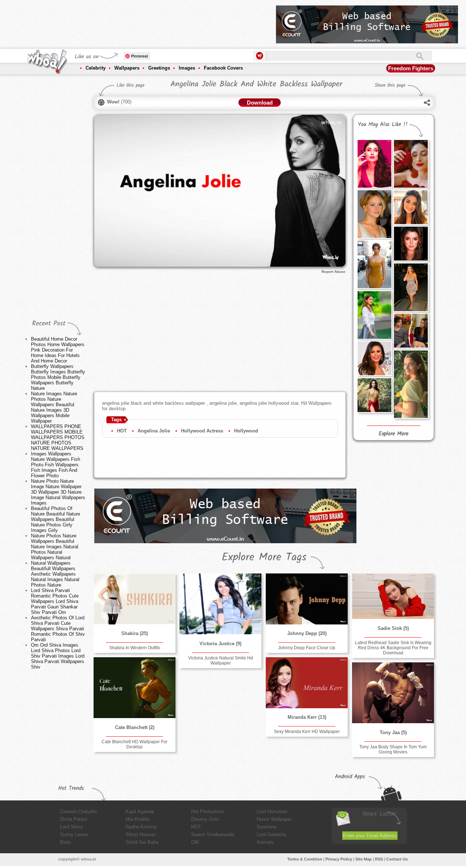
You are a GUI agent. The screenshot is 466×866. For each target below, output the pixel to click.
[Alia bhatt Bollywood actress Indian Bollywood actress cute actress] (410, 384)
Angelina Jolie (154, 431)
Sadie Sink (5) (393, 628)
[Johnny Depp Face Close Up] (306, 598)
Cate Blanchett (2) (134, 727)
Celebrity (96, 68)
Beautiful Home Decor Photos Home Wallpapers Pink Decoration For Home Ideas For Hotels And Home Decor (57, 350)
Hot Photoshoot (207, 811)
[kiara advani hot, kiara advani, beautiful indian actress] (374, 395)
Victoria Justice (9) (220, 643)
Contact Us (397, 859)
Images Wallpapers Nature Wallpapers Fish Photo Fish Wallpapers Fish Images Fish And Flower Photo (55, 464)
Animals (265, 842)
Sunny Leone (74, 834)
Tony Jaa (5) (393, 732)
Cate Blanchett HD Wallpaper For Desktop (134, 744)
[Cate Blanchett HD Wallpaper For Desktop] (134, 687)
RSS (379, 859)
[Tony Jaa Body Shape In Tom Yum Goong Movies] (393, 693)
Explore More (393, 434)
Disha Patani (73, 819)
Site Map (363, 859)
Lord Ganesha (271, 834)
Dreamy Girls (205, 819)
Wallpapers (126, 68)
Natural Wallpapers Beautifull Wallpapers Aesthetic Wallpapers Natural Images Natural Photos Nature (55, 574)
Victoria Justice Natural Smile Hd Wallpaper (220, 660)
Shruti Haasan (140, 834)
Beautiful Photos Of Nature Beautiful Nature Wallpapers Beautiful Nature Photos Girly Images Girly (55, 519)
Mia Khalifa (137, 819)
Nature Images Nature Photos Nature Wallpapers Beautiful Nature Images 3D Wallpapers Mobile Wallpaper (54, 407)
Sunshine (266, 827)
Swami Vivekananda (212, 834)
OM (195, 842)
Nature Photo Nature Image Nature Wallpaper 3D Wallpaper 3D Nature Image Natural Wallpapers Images (58, 492)
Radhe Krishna (141, 827)
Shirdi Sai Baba (142, 842)
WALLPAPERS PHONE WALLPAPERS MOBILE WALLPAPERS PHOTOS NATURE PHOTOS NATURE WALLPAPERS (57, 437)
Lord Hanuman (272, 811)
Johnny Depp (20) (307, 633)
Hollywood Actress (202, 431)
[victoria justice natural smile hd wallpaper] (220, 604)
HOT (122, 431)
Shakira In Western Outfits (134, 647)
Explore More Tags (264, 557)
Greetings (159, 68)
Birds (65, 842)
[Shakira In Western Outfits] (134, 598)
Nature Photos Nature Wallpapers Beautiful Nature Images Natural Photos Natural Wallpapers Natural (54, 546)
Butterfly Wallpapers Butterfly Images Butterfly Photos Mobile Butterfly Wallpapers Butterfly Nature (58, 377)
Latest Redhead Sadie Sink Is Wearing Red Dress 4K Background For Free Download (393, 647)
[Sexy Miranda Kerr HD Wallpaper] (306, 682)
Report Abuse (333, 272)
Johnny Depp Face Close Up (306, 647)
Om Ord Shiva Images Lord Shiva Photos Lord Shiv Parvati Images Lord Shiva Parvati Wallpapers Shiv (57, 656)
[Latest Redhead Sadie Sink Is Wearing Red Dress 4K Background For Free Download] (393, 596)
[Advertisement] (137, 21)
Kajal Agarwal (140, 811)
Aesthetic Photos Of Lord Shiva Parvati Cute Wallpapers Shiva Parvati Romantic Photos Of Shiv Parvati (58, 628)
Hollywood (246, 431)
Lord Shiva (71, 827)
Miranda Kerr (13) (307, 717)
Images (187, 68)
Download (260, 102)
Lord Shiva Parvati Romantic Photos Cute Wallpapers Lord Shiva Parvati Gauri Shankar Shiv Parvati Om (55, 601)
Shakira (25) (134, 633)
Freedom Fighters (410, 68)
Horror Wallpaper (274, 819)
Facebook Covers (223, 68)
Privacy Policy (338, 859)
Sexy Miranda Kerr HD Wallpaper (307, 731)
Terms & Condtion (304, 859)
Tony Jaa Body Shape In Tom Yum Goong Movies (393, 749)
